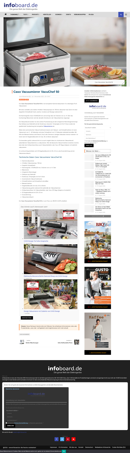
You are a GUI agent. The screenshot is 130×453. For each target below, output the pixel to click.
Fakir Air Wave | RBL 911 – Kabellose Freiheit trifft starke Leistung (103, 191)
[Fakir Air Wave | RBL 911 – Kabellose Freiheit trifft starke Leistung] (89, 192)
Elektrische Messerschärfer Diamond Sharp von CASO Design (45, 276)
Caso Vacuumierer (24, 334)
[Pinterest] (68, 439)
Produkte (35, 14)
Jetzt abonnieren (91, 100)
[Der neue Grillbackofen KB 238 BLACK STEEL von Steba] (89, 157)
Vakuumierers (48, 126)
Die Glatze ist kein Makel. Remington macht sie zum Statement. (103, 208)
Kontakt (80, 447)
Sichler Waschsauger (32, 342)
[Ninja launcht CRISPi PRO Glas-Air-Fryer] (89, 184)
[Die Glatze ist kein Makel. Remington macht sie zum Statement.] (89, 209)
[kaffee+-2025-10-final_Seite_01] (97, 349)
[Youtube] (73, 439)
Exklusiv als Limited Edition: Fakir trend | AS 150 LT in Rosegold (102, 165)
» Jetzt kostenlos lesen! (99, 261)
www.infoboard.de (14, 447)
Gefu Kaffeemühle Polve (65, 342)
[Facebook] (56, 439)
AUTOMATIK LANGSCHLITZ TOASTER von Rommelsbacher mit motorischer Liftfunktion (103, 174)
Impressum (53, 447)
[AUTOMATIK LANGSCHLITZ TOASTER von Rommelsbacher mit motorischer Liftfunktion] (89, 174)
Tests (25, 14)
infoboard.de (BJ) (26, 96)
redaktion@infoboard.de (20, 432)
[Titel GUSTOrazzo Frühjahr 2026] (97, 304)
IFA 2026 (91, 14)
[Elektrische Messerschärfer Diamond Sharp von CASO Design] (89, 201)
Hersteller (47, 14)
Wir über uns (73, 447)
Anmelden (89, 145)
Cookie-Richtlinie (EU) (118, 447)
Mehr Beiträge (27, 318)
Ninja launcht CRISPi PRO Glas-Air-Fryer (102, 183)
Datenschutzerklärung (99, 141)
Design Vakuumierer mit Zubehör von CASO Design (42, 311)
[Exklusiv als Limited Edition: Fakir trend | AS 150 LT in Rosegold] (89, 166)
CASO (27, 99)
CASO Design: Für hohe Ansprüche (36, 241)
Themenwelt (14, 14)
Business (58, 14)
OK (64, 451)
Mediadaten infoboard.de (102, 447)
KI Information (63, 447)
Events (68, 14)
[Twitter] (62, 439)
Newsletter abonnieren (12, 389)
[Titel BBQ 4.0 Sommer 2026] (97, 258)
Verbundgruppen (80, 14)
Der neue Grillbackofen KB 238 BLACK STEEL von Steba (103, 156)
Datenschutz (89, 447)
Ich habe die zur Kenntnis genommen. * (25, 423)
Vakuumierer (22, 99)
